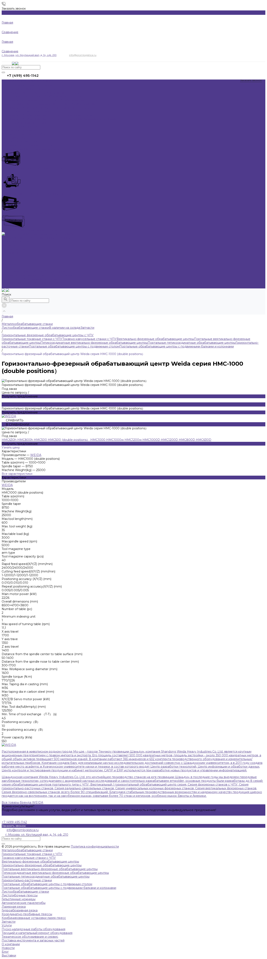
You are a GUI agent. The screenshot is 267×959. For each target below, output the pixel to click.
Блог (5, 260)
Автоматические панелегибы (23, 903)
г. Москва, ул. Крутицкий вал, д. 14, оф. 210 (29, 55)
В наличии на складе (65, 328)
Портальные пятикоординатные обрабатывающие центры (192, 343)
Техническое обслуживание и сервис (30, 279)
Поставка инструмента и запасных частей (33, 283)
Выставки (9, 264)
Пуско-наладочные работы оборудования (33, 271)
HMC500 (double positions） (69, 440)
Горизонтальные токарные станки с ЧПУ (32, 339)
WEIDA (35, 455)
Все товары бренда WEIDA (22, 802)
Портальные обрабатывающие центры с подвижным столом (74, 346)
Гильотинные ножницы (18, 899)
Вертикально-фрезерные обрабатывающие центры (155, 339)
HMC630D (203, 440)
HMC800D (187, 440)
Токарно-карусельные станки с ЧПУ (89, 339)
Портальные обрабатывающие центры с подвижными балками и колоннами (176, 346)
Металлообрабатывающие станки (27, 850)
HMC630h (9, 440)
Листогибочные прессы (20, 895)
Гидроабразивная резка (20, 910)
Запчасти (87, 328)
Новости (8, 256)
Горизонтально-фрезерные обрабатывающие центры (42, 865)
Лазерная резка (14, 906)
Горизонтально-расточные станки (27, 880)
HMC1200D (170, 440)
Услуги (7, 925)
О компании (11, 944)
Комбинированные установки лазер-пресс (34, 918)
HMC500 (41, 440)
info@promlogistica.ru (82, 55)
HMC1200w (133, 440)
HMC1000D (151, 440)
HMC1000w (115, 440)
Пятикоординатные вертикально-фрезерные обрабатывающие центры (94, 343)
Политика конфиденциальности (95, 846)
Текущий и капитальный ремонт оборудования (37, 275)
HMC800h (25, 440)
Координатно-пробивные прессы (27, 914)
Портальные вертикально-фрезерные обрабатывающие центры (50, 869)
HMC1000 (98, 440)
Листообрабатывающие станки (25, 328)
